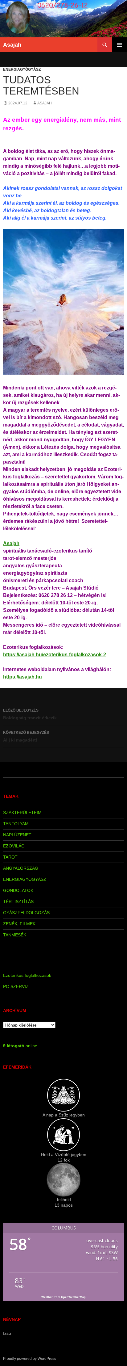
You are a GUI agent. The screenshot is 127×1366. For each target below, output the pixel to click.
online (20, 1045)
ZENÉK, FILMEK (19, 923)
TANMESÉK (14, 934)
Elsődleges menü (119, 44)
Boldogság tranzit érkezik (30, 714)
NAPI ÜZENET (17, 834)
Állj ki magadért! (26, 736)
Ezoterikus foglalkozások (27, 975)
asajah (44, 103)
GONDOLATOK (18, 890)
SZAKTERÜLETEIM (22, 812)
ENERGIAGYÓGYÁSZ (22, 69)
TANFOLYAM (16, 823)
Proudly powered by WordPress (29, 1358)
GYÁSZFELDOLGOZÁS (26, 912)
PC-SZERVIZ (16, 986)
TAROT (10, 857)
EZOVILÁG (14, 845)
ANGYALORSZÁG (20, 868)
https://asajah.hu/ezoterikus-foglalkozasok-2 (54, 654)
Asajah (12, 45)
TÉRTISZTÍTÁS (18, 901)
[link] (11, 543)
